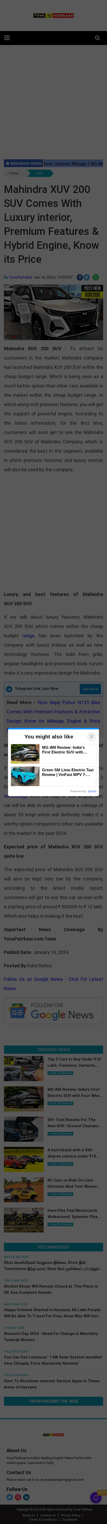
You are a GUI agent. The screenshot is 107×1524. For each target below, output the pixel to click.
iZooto (92, 791)
